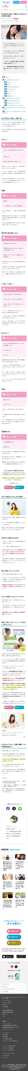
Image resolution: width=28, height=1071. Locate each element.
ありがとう (9, 91)
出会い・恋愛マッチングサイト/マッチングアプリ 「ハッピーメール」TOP (14, 998)
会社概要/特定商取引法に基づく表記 (10, 1025)
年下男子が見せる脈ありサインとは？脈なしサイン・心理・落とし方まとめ (20, 865)
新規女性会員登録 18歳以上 (8, 1010)
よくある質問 (5, 1006)
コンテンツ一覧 (6, 1055)
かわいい (8, 82)
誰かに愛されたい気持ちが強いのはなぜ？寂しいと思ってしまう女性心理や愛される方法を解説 (7, 866)
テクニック (5, 21)
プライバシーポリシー (7, 1023)
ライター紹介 (5, 991)
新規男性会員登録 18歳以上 (8, 1012)
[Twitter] (14, 808)
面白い (8, 93)
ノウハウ (10, 21)
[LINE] (20, 808)
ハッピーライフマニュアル (8, 989)
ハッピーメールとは (6, 1000)
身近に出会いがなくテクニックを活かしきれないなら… (14, 108)
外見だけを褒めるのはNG (12, 100)
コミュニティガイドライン (8, 1029)
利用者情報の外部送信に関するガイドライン (11, 1027)
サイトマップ (5, 1057)
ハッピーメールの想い (7, 1002)
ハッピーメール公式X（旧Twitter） (9, 1045)
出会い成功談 (5, 1034)
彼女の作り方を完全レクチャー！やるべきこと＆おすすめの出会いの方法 (20, 903)
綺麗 (7, 84)
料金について (5, 1004)
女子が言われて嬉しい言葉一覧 (11, 79)
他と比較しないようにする (12, 103)
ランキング (4, 986)
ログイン (14, 942)
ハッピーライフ (20, 9)
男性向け (16, 21)
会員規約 (4, 1021)
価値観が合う (9, 96)
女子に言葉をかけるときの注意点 (11, 98)
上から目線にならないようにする (14, 105)
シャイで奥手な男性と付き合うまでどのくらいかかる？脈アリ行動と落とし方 (20, 885)
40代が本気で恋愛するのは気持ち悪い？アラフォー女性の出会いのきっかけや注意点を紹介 (7, 904)
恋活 (27, 9)
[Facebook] (8, 808)
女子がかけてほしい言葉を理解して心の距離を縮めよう (14, 112)
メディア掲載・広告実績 (7, 1038)
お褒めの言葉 (5, 1036)
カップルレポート (6, 1032)
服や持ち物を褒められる (12, 86)
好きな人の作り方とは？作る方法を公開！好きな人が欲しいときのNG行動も (7, 885)
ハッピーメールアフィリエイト (9, 1053)
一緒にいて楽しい (10, 89)
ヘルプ (4, 1016)
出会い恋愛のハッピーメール (8, 9)
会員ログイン (5, 1014)
